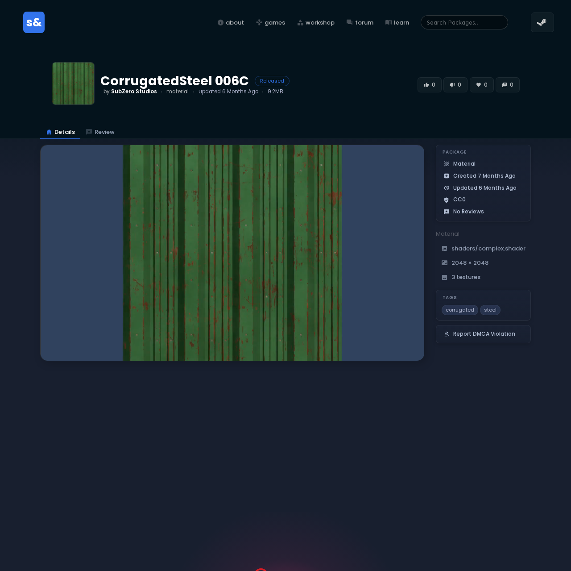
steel (490, 309)
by (130, 91)
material (177, 91)
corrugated (460, 309)
